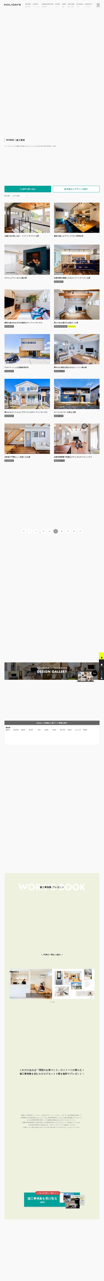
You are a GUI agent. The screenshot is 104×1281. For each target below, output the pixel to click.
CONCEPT (88, 5)
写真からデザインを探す (77, 189)
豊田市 (23, 730)
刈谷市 (54, 730)
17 (68, 531)
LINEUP (36, 5)
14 (49, 531)
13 (43, 531)
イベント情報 (102, 673)
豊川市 (31, 730)
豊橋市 (8, 730)
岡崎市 (85, 730)
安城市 (46, 730)
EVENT (57, 5)
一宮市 (39, 730)
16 (62, 531)
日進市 (70, 730)
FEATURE (71, 5)
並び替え (7, 196)
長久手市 (62, 730)
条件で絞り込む (29, 189)
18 (74, 531)
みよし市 (78, 730)
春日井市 (16, 730)
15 (55, 531)
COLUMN (79, 5)
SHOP (64, 5)
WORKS (28, 5)
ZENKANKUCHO (48, 5)
